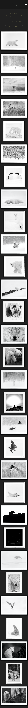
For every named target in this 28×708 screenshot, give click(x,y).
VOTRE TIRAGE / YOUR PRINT (14, 26)
